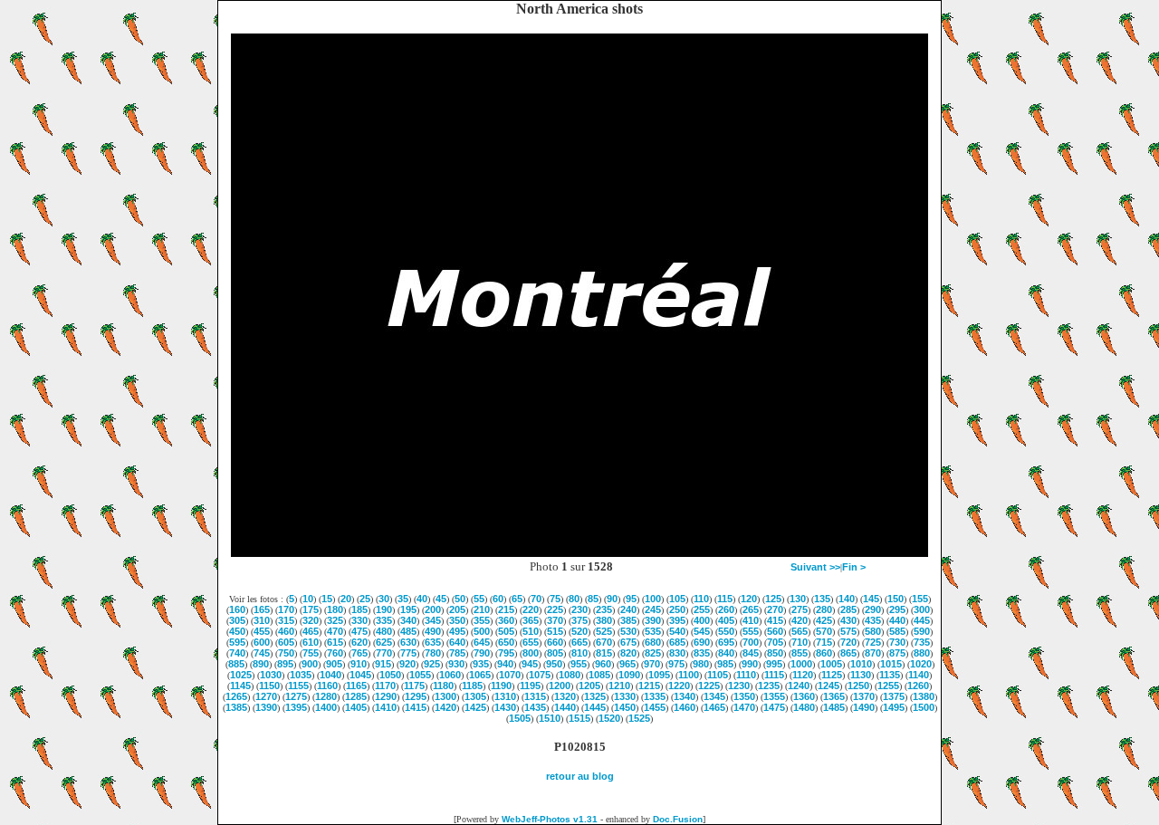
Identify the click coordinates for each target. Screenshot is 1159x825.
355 (482, 620)
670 (604, 642)
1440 (565, 707)
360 (506, 620)
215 (506, 609)
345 (433, 620)
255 (702, 609)
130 (798, 598)
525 (604, 631)
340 (408, 620)
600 (262, 642)
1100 (688, 674)
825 (653, 653)
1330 (625, 696)
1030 (271, 674)
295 (897, 609)
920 (407, 663)
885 (236, 663)
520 (579, 631)
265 (750, 609)
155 (920, 598)
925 (432, 663)
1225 (709, 685)
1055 (420, 674)
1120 (802, 674)
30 (383, 598)
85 (593, 598)
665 (579, 642)
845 (750, 653)
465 (310, 631)
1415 (415, 707)
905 (334, 663)
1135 (889, 674)
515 (555, 631)
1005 (831, 663)
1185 (472, 685)
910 (358, 663)
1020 (921, 663)
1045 (360, 674)
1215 (649, 685)
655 (530, 642)
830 (677, 653)
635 (433, 642)
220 (530, 609)
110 (701, 598)
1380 (923, 696)
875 (897, 653)
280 (824, 609)
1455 (655, 707)
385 (628, 620)
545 (702, 631)
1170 (385, 685)
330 (359, 620)
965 (627, 663)
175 (310, 609)
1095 (659, 674)
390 (653, 620)
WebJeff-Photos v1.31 (550, 819)
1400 (326, 707)
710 (799, 642)
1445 (595, 707)
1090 (629, 674)
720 (848, 642)
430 (848, 620)
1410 (386, 707)
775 (408, 653)
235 (604, 609)
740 (237, 653)
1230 (739, 685)
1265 (236, 696)
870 (873, 653)
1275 (296, 696)
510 (530, 631)
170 (286, 609)
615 (335, 642)
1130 (860, 674)
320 (310, 620)
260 (726, 609)
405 (726, 620)
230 (579, 609)
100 (653, 598)
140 (846, 598)
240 (628, 609)
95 (631, 598)
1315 (535, 696)
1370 (864, 696)
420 (799, 620)
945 (530, 663)
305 (237, 620)
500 (482, 631)
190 (384, 609)
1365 (834, 696)
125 (773, 598)
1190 (501, 685)
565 (799, 631)
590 (922, 631)
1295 (415, 696)
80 (574, 598)
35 (403, 598)
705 (775, 642)
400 (702, 620)
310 (262, 620)
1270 (266, 696)
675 (628, 642)
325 (335, 620)
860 (824, 653)
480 (384, 631)
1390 (266, 707)
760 (335, 653)
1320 (565, 696)
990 (750, 663)
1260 (918, 685)
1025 (241, 674)
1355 (774, 696)
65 (517, 598)
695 (726, 642)
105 (677, 598)
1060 (450, 674)
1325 (595, 696)
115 (725, 598)
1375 (894, 696)
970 (652, 663)
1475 (774, 707)
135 (822, 598)
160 (237, 609)
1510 (549, 718)
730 (897, 642)
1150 (269, 685)
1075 (540, 674)
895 (285, 663)
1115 (774, 674)
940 (505, 663)
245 (653, 609)
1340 (684, 696)
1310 (505, 696)
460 (286, 631)
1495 (894, 707)
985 (725, 663)
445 (922, 620)
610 (310, 642)
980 (701, 663)
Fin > (854, 566)
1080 (569, 674)
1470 (744, 707)
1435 (535, 707)
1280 (326, 696)
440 (897, 620)
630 (408, 642)
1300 (445, 696)
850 (775, 653)
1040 (330, 674)
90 (612, 598)
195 (408, 609)
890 (261, 663)
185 (359, 609)
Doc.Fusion (678, 819)
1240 (798, 685)
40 (422, 598)
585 (897, 631)
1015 (891, 663)
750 (286, 653)
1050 (390, 674)
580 (873, 631)
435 (873, 620)
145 (871, 598)
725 (873, 642)
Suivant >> (815, 566)
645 (482, 642)
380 (604, 620)
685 (677, 642)
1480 (804, 707)
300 (922, 609)
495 (457, 631)
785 (457, 653)
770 (384, 653)
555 (750, 631)
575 (848, 631)
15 (326, 598)
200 (433, 609)
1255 (888, 685)
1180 (443, 685)
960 (603, 663)
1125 (831, 674)
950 (554, 663)
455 (262, 631)
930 (456, 663)
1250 (858, 685)
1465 (714, 707)
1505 (520, 718)
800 (530, 653)
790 (482, 653)
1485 (834, 707)
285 (848, 609)
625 (384, 642)
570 (824, 631)
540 (677, 631)
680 (653, 642)
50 (460, 598)
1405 (356, 707)
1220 (679, 685)
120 (749, 598)
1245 (828, 685)
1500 (923, 707)
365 (530, 620)
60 (498, 598)
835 (702, 653)
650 (506, 642)
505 (506, 631)
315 (286, 620)
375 (579, 620)
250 (677, 609)
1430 (505, 707)
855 (799, 653)
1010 (861, 663)
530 (628, 631)
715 (824, 642)
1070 (510, 674)
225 (555, 609)
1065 (480, 674)
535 (653, 631)
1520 (609, 718)
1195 (530, 685)
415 (775, 620)
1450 (625, 707)
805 (555, 653)
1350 (744, 696)
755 (310, 653)
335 (384, 620)
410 (750, 620)
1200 (559, 685)
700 (750, 642)
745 (262, 653)
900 (310, 663)
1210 (619, 685)
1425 (475, 707)
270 (775, 609)
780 (433, 653)
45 (441, 598)
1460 (684, 707)
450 (237, 631)
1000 (801, 663)
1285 (356, 696)
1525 (639, 718)
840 (726, 653)
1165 (356, 685)
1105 (717, 674)
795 (506, 653)
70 (536, 598)
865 (848, 653)
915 (383, 663)
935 (481, 663)
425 (824, 620)
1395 (296, 707)
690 (702, 642)
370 (555, 620)
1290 (386, 696)
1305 (475, 696)
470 (335, 631)
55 (479, 598)
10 (307, 598)
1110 (746, 674)
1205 (589, 685)
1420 (445, 707)
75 (555, 598)
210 (482, 609)
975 (676, 663)
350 (457, 620)
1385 (236, 707)
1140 (918, 674)
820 (628, 653)
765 (359, 653)
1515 (579, 718)
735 (922, 642)
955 (578, 663)
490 (433, 631)
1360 (804, 696)
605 (286, 642)
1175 (414, 685)
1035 (300, 674)
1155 (298, 685)
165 (262, 609)
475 (359, 631)
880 (922, 653)
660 (555, 642)
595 (237, 642)
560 (775, 631)
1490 (864, 707)
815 (604, 653)
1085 (599, 674)
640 (457, 642)
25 (364, 598)
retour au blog (580, 776)
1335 (655, 696)
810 (579, 653)
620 (359, 642)
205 (457, 609)
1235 (769, 685)
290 (873, 609)
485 (408, 631)
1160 (327, 685)
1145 (240, 685)
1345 (714, 696)
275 (799, 609)
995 (774, 663)
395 (677, 620)
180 (335, 609)
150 (895, 598)
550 (726, 631)
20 (345, 598)
